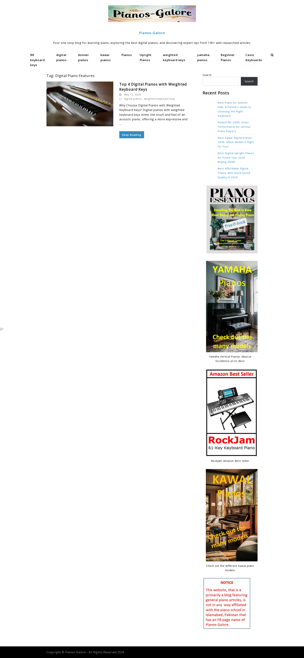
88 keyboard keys (37, 60)
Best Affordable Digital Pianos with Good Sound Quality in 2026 (234, 173)
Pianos (126, 55)
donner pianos (83, 57)
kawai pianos (105, 57)
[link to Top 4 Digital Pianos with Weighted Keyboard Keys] (79, 104)
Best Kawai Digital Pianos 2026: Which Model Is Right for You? (236, 142)
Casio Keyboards (253, 57)
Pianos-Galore (152, 32)
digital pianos (61, 57)
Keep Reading (131, 134)
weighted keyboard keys (174, 57)
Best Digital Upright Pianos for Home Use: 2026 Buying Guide (236, 157)
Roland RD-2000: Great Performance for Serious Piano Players (234, 126)
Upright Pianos (146, 57)
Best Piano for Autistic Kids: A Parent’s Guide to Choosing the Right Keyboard (234, 109)
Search (207, 75)
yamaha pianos (203, 57)
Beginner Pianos (228, 57)
